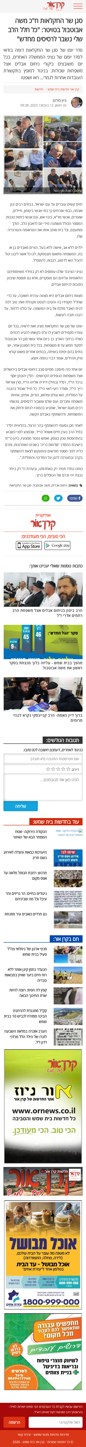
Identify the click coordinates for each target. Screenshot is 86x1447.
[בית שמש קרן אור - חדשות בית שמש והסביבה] (35, 6)
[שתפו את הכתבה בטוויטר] (58, 498)
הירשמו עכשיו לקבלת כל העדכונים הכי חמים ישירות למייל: (46, 1406)
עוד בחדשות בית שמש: (56, 821)
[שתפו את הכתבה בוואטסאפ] (46, 498)
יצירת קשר (24, 1434)
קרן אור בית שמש (33, 1442)
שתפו (73, 498)
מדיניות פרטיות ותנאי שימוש (51, 1434)
